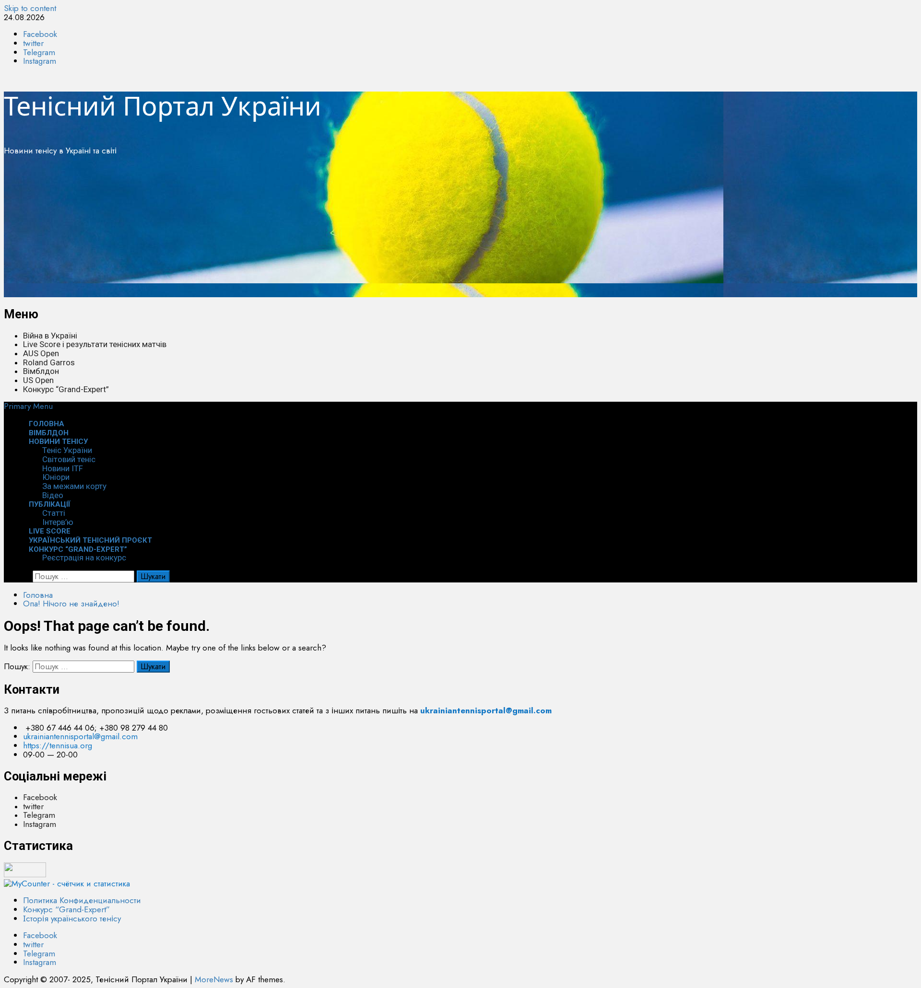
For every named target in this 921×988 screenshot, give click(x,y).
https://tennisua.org (57, 745)
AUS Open (41, 353)
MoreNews (214, 979)
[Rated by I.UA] (25, 874)
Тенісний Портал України (162, 105)
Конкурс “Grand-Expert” (66, 389)
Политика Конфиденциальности (82, 900)
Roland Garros (49, 362)
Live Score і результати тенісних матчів (94, 344)
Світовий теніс (68, 459)
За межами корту (74, 486)
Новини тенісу (58, 441)
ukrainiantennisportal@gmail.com (80, 736)
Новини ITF (62, 468)
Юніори (56, 477)
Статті (53, 513)
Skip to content (30, 8)
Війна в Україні (50, 335)
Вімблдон (41, 371)
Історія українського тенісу (72, 918)
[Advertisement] (291, 230)
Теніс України (67, 450)
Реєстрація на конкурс (84, 557)
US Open (38, 380)
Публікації (50, 504)
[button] (28, 406)
